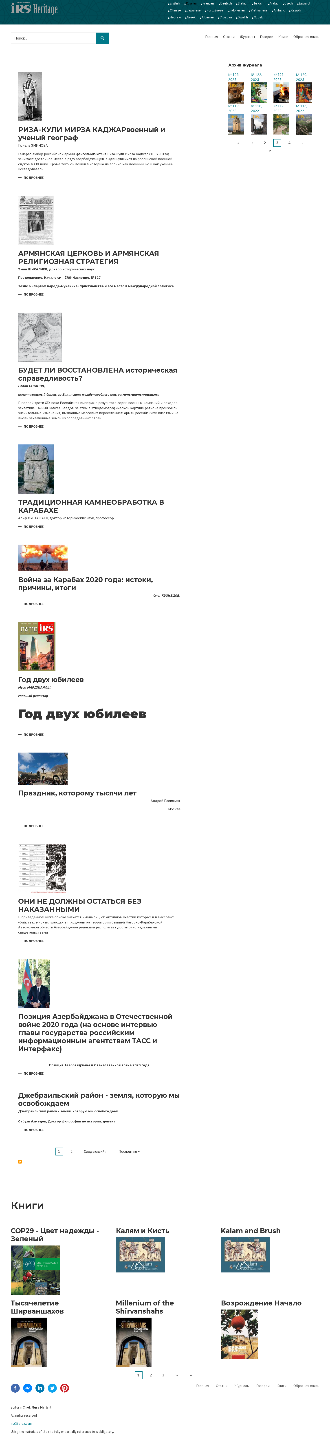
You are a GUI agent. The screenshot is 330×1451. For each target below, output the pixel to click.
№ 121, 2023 (278, 77)
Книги (283, 37)
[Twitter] (52, 1388)
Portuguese (215, 10)
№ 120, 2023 (301, 77)
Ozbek (258, 17)
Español (304, 3)
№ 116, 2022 (301, 108)
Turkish (258, 3)
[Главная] (34, 8)
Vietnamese (259, 10)
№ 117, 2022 (278, 108)
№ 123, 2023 (233, 77)
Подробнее (34, 178)
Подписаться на (20, 1162)
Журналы (247, 37)
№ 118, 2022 (256, 108)
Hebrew (175, 17)
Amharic (279, 10)
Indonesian (237, 10)
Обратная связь (306, 37)
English (175, 3)
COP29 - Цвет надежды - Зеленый (55, 1235)
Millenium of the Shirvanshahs (145, 1307)
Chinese (175, 10)
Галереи (266, 37)
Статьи (229, 37)
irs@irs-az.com (21, 1424)
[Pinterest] (64, 1388)
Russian (191, 3)
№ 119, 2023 (233, 108)
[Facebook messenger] (27, 1388)
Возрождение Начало (261, 1303)
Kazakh (296, 10)
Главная (211, 37)
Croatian (226, 17)
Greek (191, 17)
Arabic (273, 3)
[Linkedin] (39, 1388)
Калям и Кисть (142, 1231)
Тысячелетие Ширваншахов (37, 1307)
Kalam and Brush (251, 1231)
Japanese (194, 10)
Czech (288, 3)
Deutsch (226, 3)
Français (208, 3)
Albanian (208, 17)
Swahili (243, 17)
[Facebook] (15, 1388)
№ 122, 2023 (256, 77)
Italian (242, 3)
